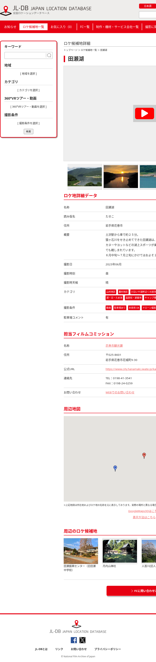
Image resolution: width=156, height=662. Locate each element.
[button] (144, 455)
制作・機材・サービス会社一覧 (117, 27)
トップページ (70, 50)
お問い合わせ (79, 649)
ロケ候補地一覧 (33, 27)
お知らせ (10, 27)
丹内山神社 (109, 566)
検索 (28, 131)
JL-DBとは (41, 649)
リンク (59, 649)
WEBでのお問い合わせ (120, 392)
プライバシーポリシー (107, 649)
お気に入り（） (62, 27)
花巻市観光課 (114, 345)
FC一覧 (85, 27)
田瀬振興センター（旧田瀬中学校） (80, 568)
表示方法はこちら (144, 517)
